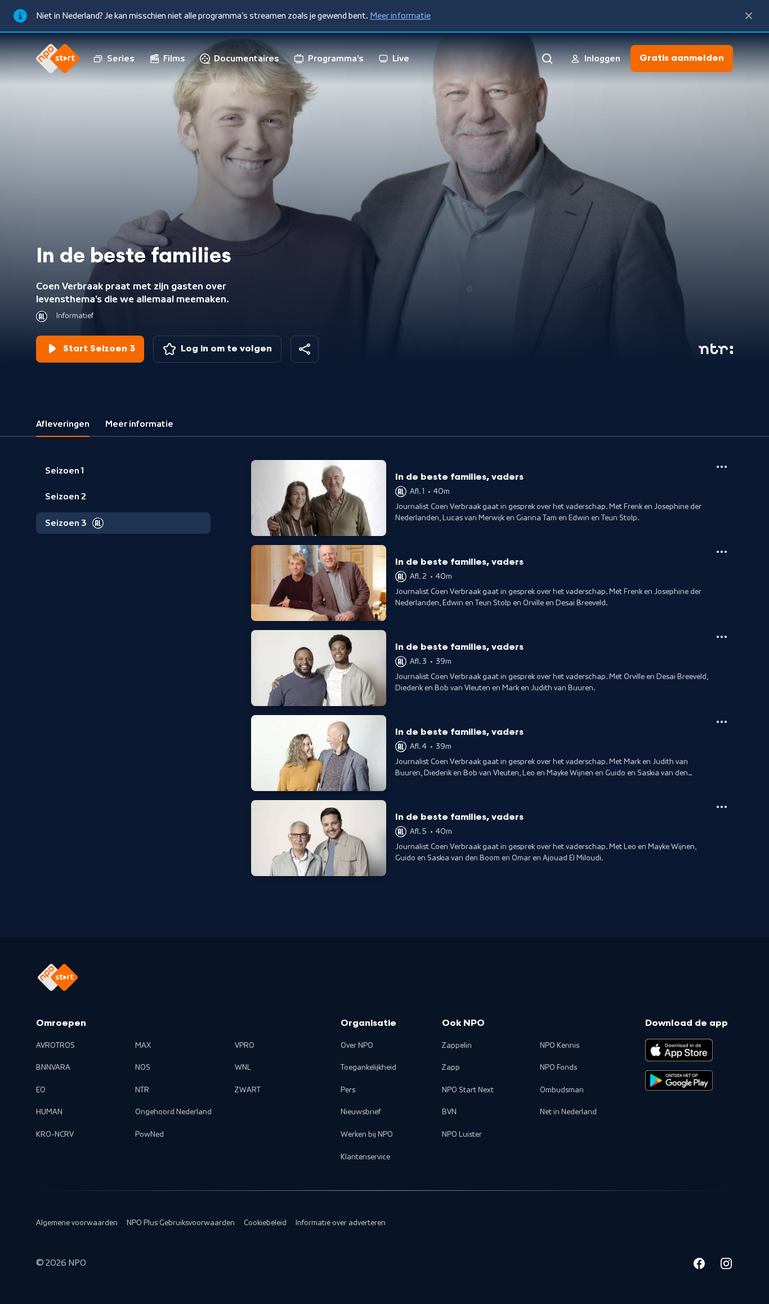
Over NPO (357, 1046)
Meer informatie (400, 15)
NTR (142, 1090)
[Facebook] (699, 1265)
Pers (348, 1090)
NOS (142, 1067)
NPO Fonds (558, 1067)
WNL (243, 1067)
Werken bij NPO (367, 1134)
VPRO (244, 1046)
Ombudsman (562, 1090)
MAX (143, 1046)
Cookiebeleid (265, 1223)
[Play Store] (679, 1080)
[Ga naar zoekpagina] (547, 58)
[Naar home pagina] (58, 58)
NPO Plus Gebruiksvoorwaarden (181, 1223)
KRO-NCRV (55, 1134)
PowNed (149, 1134)
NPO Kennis (559, 1046)
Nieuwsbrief (361, 1112)
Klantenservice (365, 1157)
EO (41, 1090)
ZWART (248, 1090)
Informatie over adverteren (341, 1223)
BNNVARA (53, 1067)
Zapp (451, 1067)
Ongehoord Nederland (173, 1112)
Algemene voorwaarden (77, 1223)
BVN (449, 1112)
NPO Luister (462, 1134)
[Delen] (304, 349)
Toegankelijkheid (368, 1067)
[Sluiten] (748, 16)
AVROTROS (55, 1046)
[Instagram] (726, 1265)
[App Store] (679, 1050)
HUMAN (49, 1112)
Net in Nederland (568, 1112)
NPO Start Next (468, 1090)
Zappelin (457, 1046)
